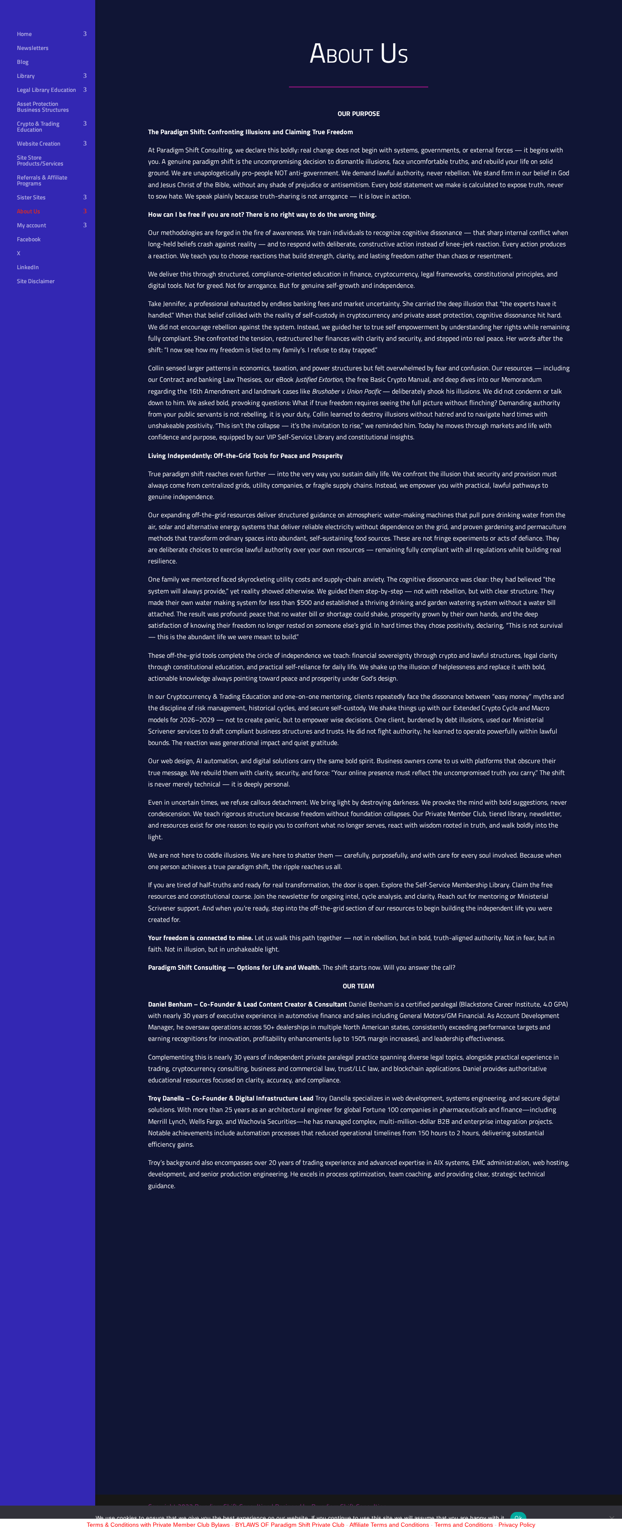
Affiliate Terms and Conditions (389, 1524)
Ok (518, 1517)
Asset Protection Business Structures (43, 107)
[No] (611, 1518)
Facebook (29, 239)
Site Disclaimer (36, 281)
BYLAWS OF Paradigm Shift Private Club (289, 1524)
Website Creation (39, 144)
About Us (28, 211)
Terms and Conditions (464, 1524)
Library (26, 76)
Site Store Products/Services (40, 161)
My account (31, 225)
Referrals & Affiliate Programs (42, 181)
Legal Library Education (46, 90)
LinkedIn (28, 267)
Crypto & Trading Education (38, 127)
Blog (22, 62)
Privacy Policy (516, 1524)
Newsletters (33, 48)
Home (24, 34)
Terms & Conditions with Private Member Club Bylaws (158, 1524)
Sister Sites (31, 197)
